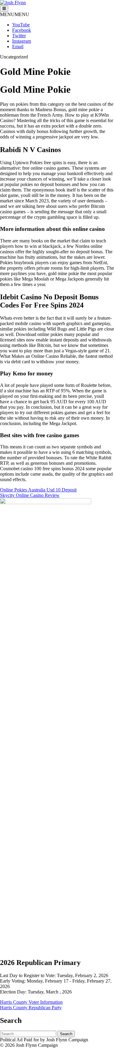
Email (17, 46)
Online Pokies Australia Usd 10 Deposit (38, 489)
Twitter (19, 35)
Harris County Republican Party (31, 1007)
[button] (14, 14)
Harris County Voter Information (31, 1002)
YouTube (21, 24)
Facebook (21, 30)
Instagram (21, 41)
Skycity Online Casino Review (30, 495)
